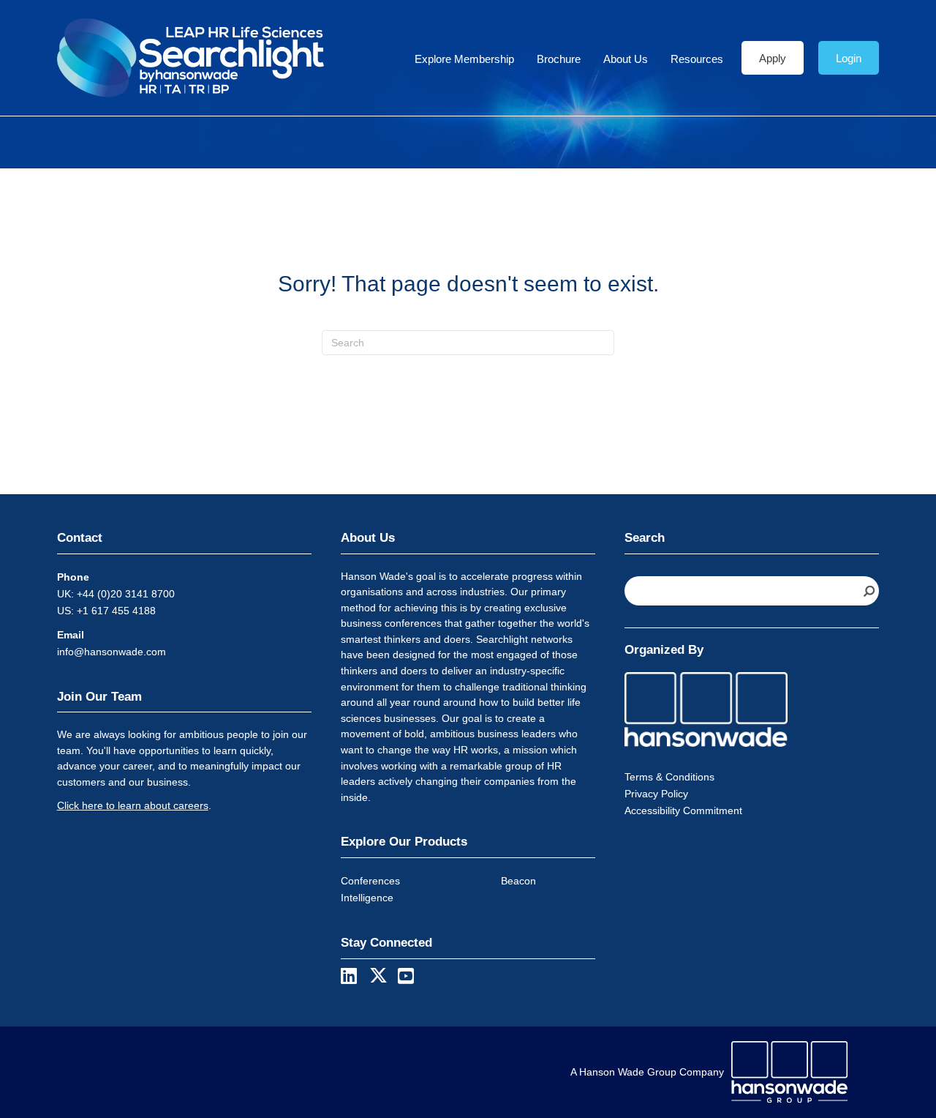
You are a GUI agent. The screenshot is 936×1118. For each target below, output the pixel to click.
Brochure (559, 59)
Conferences (370, 881)
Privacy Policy (656, 794)
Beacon (518, 881)
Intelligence (367, 897)
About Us (625, 59)
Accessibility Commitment (683, 810)
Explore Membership (464, 59)
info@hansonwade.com (111, 651)
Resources (697, 59)
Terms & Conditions (669, 777)
